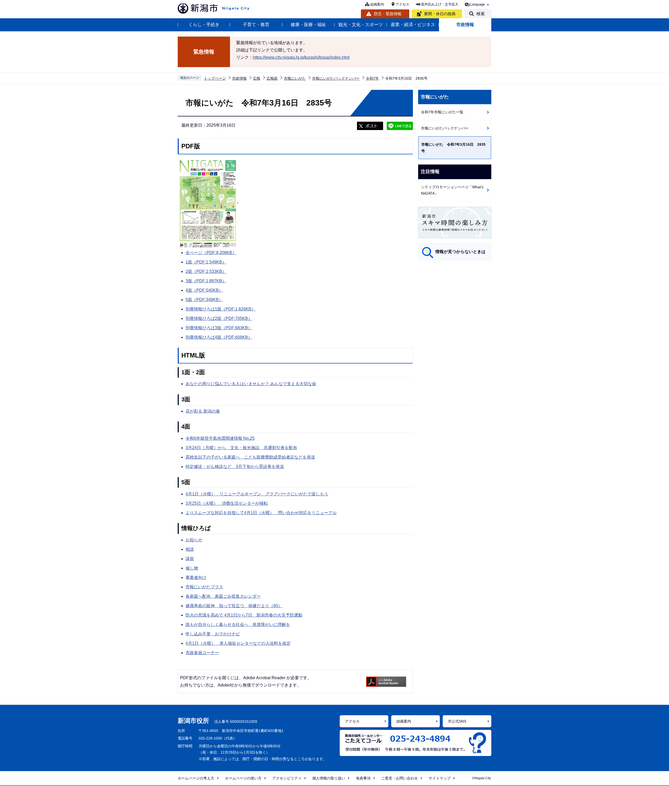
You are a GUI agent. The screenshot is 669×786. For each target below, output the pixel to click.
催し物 (192, 568)
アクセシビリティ (287, 778)
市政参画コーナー (202, 652)
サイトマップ (440, 778)
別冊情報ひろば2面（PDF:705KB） (219, 318)
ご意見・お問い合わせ (399, 778)
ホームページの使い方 (243, 778)
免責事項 (363, 778)
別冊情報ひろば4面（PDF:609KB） (219, 337)
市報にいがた (295, 78)
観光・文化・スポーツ (360, 24)
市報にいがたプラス (204, 587)
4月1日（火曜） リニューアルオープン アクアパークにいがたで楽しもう (257, 494)
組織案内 (377, 4)
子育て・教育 (256, 24)
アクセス (402, 4)
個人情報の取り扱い (328, 778)
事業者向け (196, 577)
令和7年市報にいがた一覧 (442, 112)
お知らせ (194, 540)
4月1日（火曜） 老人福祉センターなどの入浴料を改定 (238, 643)
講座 (190, 558)
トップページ (215, 78)
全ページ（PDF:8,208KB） (211, 252)
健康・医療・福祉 (308, 24)
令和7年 (372, 78)
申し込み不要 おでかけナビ (213, 634)
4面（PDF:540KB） (204, 290)
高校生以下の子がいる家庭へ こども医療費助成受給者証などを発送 (250, 457)
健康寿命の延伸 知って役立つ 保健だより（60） (234, 605)
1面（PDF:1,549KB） (206, 262)
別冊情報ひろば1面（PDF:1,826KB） (221, 309)
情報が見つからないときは (460, 251)
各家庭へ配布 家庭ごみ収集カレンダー (223, 596)
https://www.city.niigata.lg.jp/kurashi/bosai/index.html (301, 57)
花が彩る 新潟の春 (203, 411)
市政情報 (465, 24)
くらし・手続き (204, 24)
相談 (190, 549)
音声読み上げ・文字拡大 (439, 4)
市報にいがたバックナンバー (336, 78)
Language (477, 4)
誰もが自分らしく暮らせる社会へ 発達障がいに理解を (238, 624)
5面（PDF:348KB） (204, 299)
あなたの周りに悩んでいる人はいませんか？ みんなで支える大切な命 (251, 384)
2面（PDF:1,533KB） (206, 271)
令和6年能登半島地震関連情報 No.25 (220, 438)
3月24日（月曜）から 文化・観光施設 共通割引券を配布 (241, 447)
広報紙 (272, 78)
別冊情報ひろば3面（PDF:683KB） (219, 328)
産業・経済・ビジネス (413, 24)
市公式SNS (457, 721)
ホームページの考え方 (196, 778)
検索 (480, 13)
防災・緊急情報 (387, 13)
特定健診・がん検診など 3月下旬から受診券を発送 (235, 466)
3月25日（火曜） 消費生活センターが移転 (227, 503)
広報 (256, 78)
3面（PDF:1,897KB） (206, 281)
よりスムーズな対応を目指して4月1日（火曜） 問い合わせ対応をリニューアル (261, 513)
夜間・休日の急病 (439, 13)
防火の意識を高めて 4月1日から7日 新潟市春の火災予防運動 (244, 615)
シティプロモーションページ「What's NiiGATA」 (452, 190)
